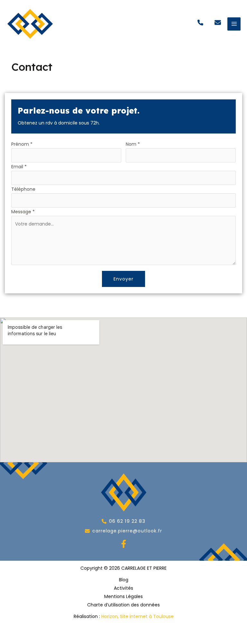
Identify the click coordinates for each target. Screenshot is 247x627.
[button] (200, 22)
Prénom (21, 144)
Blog (123, 579)
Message (23, 211)
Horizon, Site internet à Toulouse (137, 616)
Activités (123, 588)
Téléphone (23, 189)
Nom (133, 144)
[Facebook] (124, 544)
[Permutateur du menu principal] (234, 24)
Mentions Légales (123, 596)
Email (19, 166)
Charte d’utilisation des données (123, 605)
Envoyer (123, 279)
